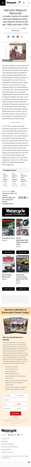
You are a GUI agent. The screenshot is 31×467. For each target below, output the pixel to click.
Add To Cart (8, 252)
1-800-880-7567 (21, 214)
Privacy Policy (6, 449)
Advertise (4, 441)
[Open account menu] (24, 3)
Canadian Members (8, 420)
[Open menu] (3, 3)
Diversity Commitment (9, 447)
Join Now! (15, 413)
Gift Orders (15, 417)
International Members (22, 420)
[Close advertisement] (29, 462)
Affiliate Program (7, 444)
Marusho (9, 200)
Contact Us (5, 438)
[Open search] (28, 2)
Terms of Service (7, 452)
